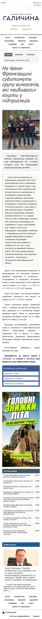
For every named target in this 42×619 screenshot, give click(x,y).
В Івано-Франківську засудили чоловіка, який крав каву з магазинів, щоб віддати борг (17, 525)
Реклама (14, 29)
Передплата (27, 29)
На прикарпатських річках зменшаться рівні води (18, 482)
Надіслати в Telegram (13, 378)
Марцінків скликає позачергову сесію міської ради (17, 487)
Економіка (9, 41)
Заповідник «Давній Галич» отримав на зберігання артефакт (18, 493)
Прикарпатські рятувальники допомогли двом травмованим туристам (15, 532)
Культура (21, 41)
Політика (33, 38)
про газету (37, 2)
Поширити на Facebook (14, 383)
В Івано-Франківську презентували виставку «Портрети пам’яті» (16, 476)
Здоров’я (34, 41)
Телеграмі (6, 358)
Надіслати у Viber (11, 373)
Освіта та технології (21, 48)
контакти (37, 5)
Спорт (31, 44)
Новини (8, 55)
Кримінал (19, 55)
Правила (36, 616)
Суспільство (19, 38)
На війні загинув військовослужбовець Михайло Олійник (17, 506)
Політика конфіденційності (20, 616)
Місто (7, 38)
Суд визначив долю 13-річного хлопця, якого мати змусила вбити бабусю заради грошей (18, 499)
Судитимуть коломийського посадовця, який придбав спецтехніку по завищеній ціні (18, 512)
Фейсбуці (30, 358)
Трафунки (12, 44)
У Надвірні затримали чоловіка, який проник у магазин (17, 519)
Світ (22, 44)
